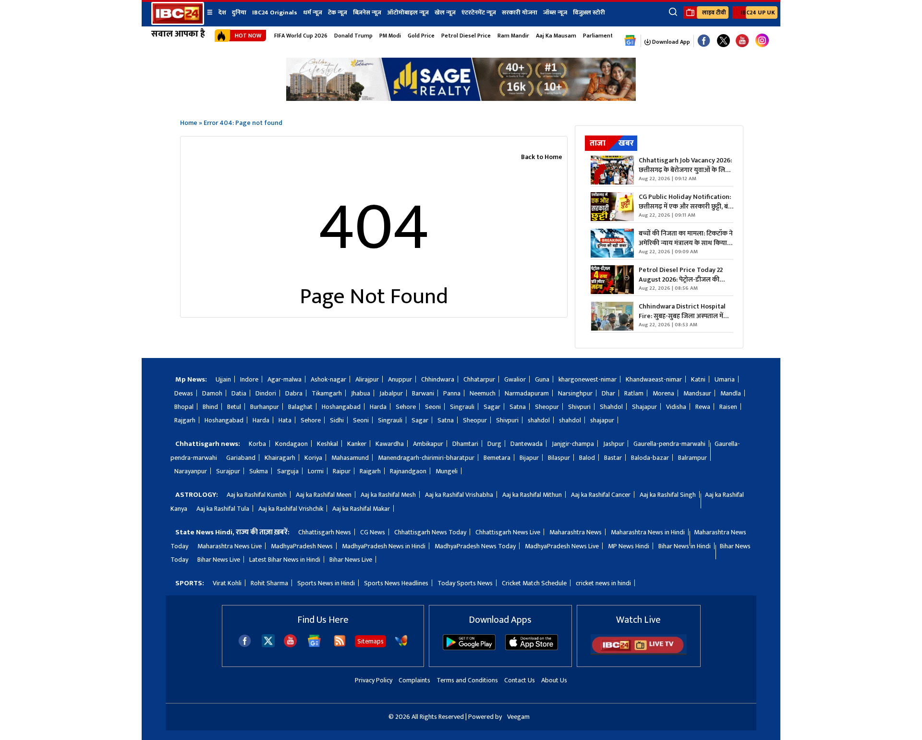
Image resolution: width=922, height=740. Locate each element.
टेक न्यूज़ (337, 12)
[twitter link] (723, 41)
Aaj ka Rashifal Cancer (601, 494)
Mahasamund (350, 457)
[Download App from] (469, 647)
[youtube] (742, 41)
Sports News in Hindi (326, 583)
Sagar (492, 406)
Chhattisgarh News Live (507, 532)
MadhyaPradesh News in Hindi (383, 546)
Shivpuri (579, 406)
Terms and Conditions (467, 680)
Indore (249, 379)
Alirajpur (367, 379)
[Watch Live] (639, 652)
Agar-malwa (284, 379)
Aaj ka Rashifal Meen (324, 494)
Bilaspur (559, 457)
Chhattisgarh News (324, 532)
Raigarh (370, 471)
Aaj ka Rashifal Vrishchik (290, 508)
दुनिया (239, 12)
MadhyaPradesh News (302, 546)
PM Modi (390, 35)
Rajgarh (184, 420)
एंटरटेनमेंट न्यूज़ (478, 12)
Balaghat (300, 406)
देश (222, 12)
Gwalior (515, 379)
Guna (542, 379)
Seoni (433, 406)
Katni (698, 379)
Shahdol (611, 406)
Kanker (356, 443)
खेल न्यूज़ (445, 12)
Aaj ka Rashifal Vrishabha (459, 494)
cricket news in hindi (603, 583)
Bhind (210, 406)
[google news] (630, 41)
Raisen (728, 406)
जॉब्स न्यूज (555, 12)
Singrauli (462, 406)
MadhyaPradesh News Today (475, 546)
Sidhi (337, 420)
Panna (452, 393)
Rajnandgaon (408, 471)
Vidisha (676, 406)
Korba (257, 443)
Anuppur (400, 379)
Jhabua (360, 393)
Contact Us (519, 680)
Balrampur (692, 457)
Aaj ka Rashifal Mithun (532, 494)
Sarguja (288, 471)
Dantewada (526, 443)
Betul (234, 406)
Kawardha (390, 443)
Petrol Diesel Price (466, 35)
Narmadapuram (527, 393)
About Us (554, 680)
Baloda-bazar (650, 457)
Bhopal (184, 406)
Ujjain (223, 379)
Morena (663, 393)
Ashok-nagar (328, 379)
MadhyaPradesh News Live (562, 546)
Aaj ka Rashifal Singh (668, 494)
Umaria (725, 379)
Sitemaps (370, 641)
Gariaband (240, 457)
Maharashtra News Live (229, 546)
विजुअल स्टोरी (589, 12)
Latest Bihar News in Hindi (284, 559)
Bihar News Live (218, 559)
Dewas (183, 393)
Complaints (414, 680)
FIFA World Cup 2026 (301, 35)
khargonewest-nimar (587, 379)
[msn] (401, 645)
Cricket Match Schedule (534, 583)
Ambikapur (428, 443)
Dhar (608, 393)
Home (188, 122)
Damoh (212, 393)
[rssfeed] (339, 645)
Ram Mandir (513, 35)
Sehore (406, 406)
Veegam (518, 716)
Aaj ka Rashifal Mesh (388, 494)
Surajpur (228, 471)
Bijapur (529, 457)
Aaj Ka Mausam (556, 35)
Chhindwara (437, 379)
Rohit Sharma (269, 583)
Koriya (313, 457)
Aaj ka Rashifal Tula (222, 508)
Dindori (265, 393)
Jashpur (613, 443)
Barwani (423, 393)
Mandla (730, 393)
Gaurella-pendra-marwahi (669, 443)
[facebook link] (704, 41)
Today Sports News (465, 583)
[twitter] (268, 645)
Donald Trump (353, 35)
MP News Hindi (628, 546)
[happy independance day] (461, 98)
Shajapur (644, 406)
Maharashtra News (575, 532)
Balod (587, 457)
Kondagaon (291, 443)
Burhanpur (264, 406)
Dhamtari (465, 443)
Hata (285, 420)
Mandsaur (697, 393)
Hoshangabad (341, 406)
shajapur (602, 420)
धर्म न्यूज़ (312, 12)
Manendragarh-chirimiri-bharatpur (426, 457)
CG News (372, 532)
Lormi (316, 471)
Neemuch (483, 393)
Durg (494, 443)
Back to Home (541, 156)
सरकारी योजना (519, 12)
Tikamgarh (327, 393)
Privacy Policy (373, 680)
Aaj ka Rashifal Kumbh (257, 494)
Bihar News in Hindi (684, 546)
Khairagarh (280, 457)
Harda (378, 406)
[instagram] (762, 40)
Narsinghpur (575, 393)
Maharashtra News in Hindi (648, 532)
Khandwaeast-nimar (654, 379)
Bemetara (497, 457)
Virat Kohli (227, 583)
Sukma (258, 471)
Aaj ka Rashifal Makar (361, 508)
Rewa (702, 406)
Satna (518, 406)
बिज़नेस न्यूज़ (367, 12)
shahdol (539, 420)
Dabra (294, 393)
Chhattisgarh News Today (430, 532)
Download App (670, 42)
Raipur (342, 471)
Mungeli (447, 471)
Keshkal (327, 443)
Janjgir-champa (573, 443)
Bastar (613, 457)
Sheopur (547, 406)
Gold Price (421, 35)
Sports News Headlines (396, 583)
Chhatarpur (479, 379)
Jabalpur (391, 393)
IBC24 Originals (274, 12)
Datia (238, 393)
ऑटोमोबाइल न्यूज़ (408, 12)
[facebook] (244, 645)
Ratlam (633, 393)
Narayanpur (190, 471)
